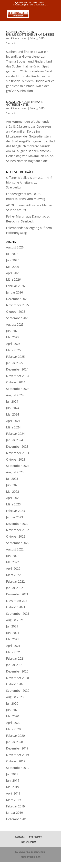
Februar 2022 (15, 581)
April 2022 (13, 568)
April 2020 (13, 723)
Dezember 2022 (17, 524)
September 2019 (17, 768)
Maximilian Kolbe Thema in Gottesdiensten (24, 103)
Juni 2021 (12, 633)
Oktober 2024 (15, 382)
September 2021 (17, 613)
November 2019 (17, 755)
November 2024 (17, 376)
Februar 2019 (15, 806)
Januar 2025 (14, 363)
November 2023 (17, 453)
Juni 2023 (12, 485)
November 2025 (17, 305)
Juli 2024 (12, 401)
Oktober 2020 (15, 684)
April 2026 (13, 273)
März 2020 (13, 729)
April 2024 (13, 421)
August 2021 (15, 620)
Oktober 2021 (15, 607)
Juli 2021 (12, 626)
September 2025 (17, 318)
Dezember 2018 (17, 819)
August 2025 (15, 324)
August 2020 (15, 697)
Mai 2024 (12, 414)
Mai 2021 (12, 639)
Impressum (35, 836)
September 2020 (17, 690)
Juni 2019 (12, 780)
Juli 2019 (12, 774)
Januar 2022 (14, 588)
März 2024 (13, 427)
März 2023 (13, 504)
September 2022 (17, 543)
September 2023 (17, 466)
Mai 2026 (12, 267)
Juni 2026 (12, 260)
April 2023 (13, 498)
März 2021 (13, 652)
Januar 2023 (14, 517)
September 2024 (17, 389)
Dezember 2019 (17, 748)
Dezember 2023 (17, 446)
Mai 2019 (12, 787)
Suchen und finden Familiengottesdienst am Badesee (30, 33)
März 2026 (13, 279)
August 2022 (15, 549)
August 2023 (15, 472)
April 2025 (13, 344)
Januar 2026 (14, 292)
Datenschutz (28, 841)
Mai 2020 (12, 716)
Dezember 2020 (17, 671)
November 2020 (17, 678)
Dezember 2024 (17, 369)
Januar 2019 (14, 813)
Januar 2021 (14, 665)
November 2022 (17, 530)
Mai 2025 (12, 337)
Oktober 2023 (15, 459)
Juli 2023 (12, 479)
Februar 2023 (15, 511)
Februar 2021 (15, 658)
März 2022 (13, 575)
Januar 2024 (14, 440)
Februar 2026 (15, 286)
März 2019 (13, 800)
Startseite (11, 43)
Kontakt (20, 836)
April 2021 (13, 646)
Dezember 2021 (17, 594)
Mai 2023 (12, 491)
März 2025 (13, 350)
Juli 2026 (12, 254)
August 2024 (15, 395)
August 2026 (15, 247)
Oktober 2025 (15, 311)
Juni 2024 (12, 408)
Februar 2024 (15, 434)
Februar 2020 (15, 736)
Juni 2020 (12, 710)
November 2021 (17, 601)
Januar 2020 (14, 742)
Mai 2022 (12, 562)
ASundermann (19, 38)
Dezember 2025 (17, 299)
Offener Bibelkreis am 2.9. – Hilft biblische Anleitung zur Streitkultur (29, 182)
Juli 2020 (12, 703)
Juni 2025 (12, 331)
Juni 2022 (12, 556)
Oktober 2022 (15, 536)
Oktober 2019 (15, 761)
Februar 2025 (15, 357)
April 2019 (13, 793)
